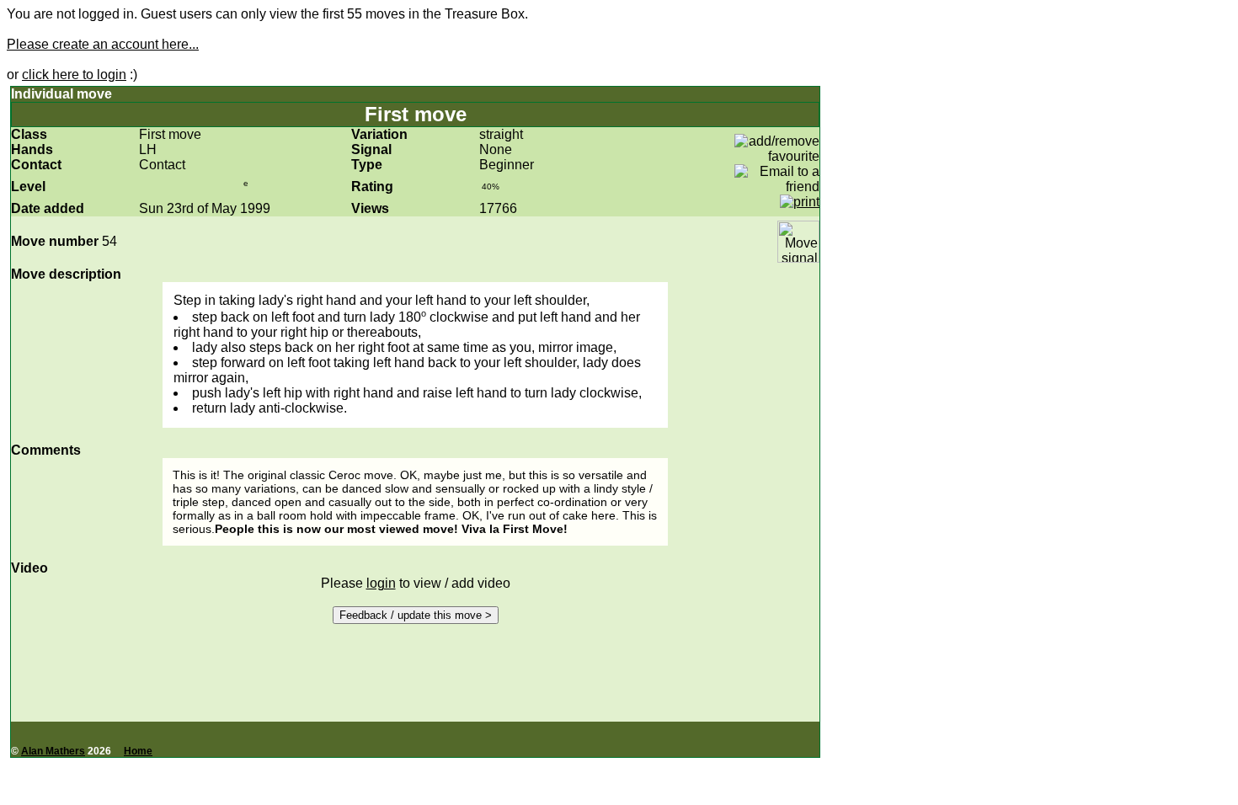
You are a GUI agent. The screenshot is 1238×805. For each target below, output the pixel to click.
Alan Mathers (53, 751)
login (381, 583)
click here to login (74, 74)
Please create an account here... (103, 44)
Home (138, 751)
